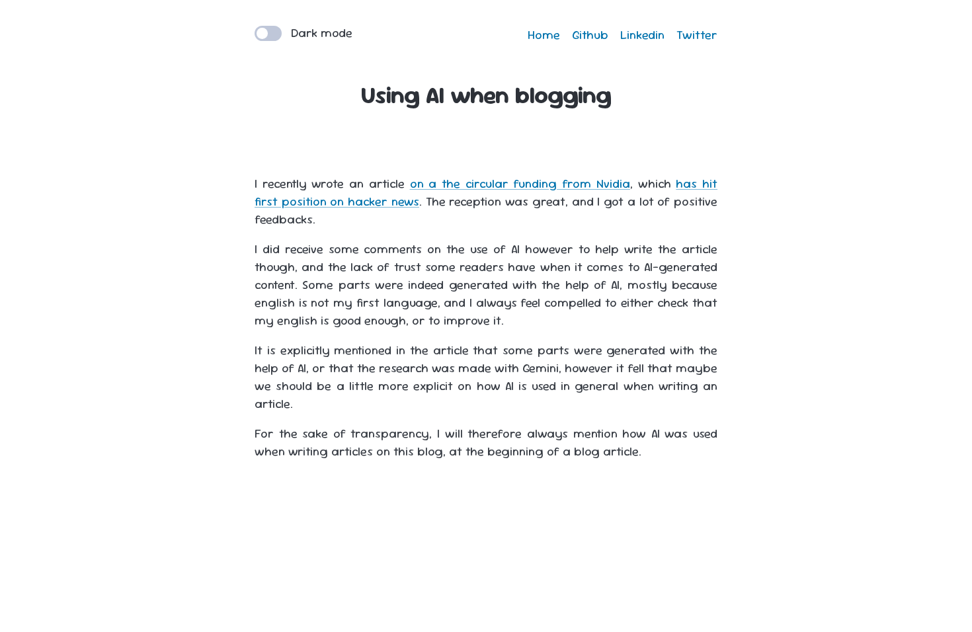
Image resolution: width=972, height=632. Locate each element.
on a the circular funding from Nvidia (520, 183)
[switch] (268, 33)
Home (544, 34)
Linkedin (642, 34)
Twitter (696, 34)
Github (590, 34)
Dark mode (320, 32)
